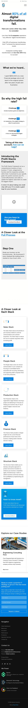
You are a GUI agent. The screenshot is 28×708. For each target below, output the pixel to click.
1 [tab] (9, 299)
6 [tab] (19, 299)
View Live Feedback (12, 688)
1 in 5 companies (13, 35)
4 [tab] (15, 299)
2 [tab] (11, 299)
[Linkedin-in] (7, 664)
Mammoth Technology (12, 680)
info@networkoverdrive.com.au (12, 651)
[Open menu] (25, 5)
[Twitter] (5, 664)
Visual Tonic (15, 704)
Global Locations (10, 653)
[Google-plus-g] (10, 664)
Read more (5, 569)
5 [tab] (17, 299)
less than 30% (18, 52)
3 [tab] (13, 299)
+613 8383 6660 (9, 649)
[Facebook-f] (2, 664)
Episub (8, 672)
